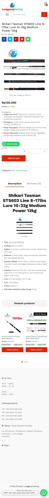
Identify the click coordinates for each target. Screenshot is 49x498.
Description (15, 183)
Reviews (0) (34, 183)
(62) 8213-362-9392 (14, 416)
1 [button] (22, 361)
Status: (5, 106)
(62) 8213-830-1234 (14, 409)
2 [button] (24, 361)
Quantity (5, 148)
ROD (13, 170)
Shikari (10, 34)
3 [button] (26, 361)
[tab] (15, 184)
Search (44, 14)
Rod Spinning (21, 170)
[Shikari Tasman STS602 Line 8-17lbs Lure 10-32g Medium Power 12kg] (4, 39)
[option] (12, 334)
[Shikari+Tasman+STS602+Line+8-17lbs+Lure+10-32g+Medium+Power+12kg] (10, 39)
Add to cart (14, 158)
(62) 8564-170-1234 (14, 412)
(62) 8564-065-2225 (14, 419)
